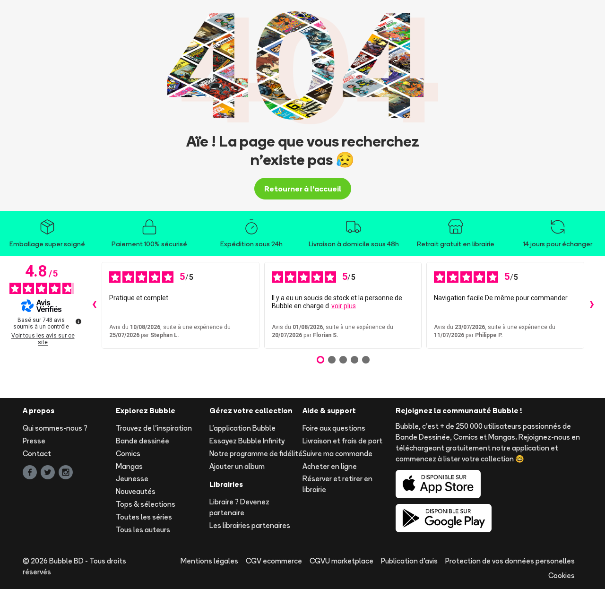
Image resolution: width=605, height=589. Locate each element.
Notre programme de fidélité (255, 453)
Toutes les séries (144, 516)
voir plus (343, 306)
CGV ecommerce (274, 560)
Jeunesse (132, 478)
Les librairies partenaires (249, 525)
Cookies (561, 575)
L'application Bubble (242, 428)
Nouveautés (136, 491)
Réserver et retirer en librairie (337, 484)
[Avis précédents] (94, 305)
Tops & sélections (145, 504)
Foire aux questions (333, 428)
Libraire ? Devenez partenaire (239, 507)
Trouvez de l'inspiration (154, 428)
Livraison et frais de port (342, 440)
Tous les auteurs (143, 529)
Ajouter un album (237, 466)
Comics (128, 453)
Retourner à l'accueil (302, 188)
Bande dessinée (142, 440)
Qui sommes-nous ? (55, 428)
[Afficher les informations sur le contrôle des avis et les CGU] (78, 321)
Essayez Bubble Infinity (247, 440)
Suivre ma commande (337, 453)
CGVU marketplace (341, 560)
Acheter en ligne (329, 466)
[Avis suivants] (591, 305)
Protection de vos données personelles (510, 560)
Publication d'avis (409, 560)
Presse (34, 440)
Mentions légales (209, 560)
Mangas (129, 466)
